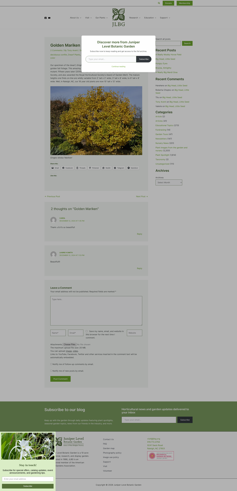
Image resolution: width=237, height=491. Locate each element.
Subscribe (143, 59)
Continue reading (118, 66)
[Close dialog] (53, 434)
